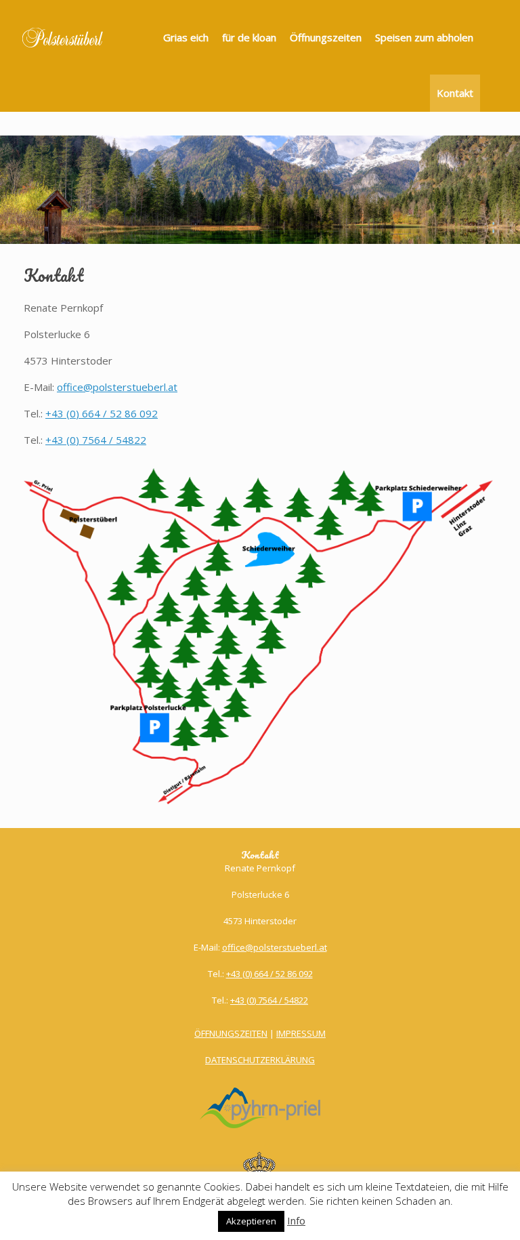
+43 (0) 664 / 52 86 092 (101, 413)
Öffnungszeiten (326, 37)
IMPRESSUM (301, 1033)
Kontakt (455, 93)
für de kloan (249, 37)
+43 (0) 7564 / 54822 (95, 440)
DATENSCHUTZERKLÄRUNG (260, 1060)
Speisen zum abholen (424, 37)
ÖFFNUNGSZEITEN (230, 1033)
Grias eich (186, 37)
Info (296, 1220)
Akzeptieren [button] (251, 1221)
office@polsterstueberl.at (117, 387)
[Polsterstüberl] (63, 38)
